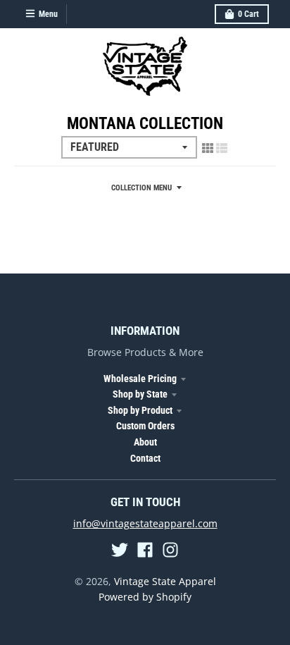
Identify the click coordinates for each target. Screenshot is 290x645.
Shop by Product (140, 410)
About (145, 442)
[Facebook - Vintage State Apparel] (145, 549)
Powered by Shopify (145, 596)
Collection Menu (141, 187)
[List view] (221, 148)
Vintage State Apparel (165, 581)
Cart (248, 14)
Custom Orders (145, 425)
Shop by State (140, 394)
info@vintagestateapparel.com (145, 523)
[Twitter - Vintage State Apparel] (119, 549)
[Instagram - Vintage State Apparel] (170, 549)
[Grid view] (207, 148)
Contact (145, 458)
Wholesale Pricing (140, 378)
